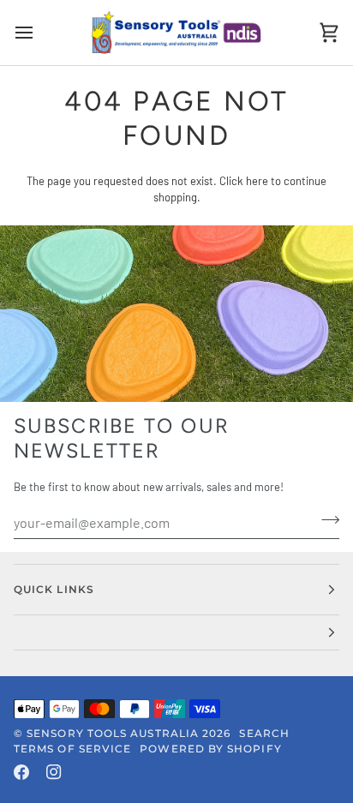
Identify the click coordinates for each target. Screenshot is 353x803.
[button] (176, 632)
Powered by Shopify (210, 748)
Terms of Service (72, 748)
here (257, 181)
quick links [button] (54, 589)
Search (264, 733)
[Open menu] (39, 32)
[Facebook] (21, 772)
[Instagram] (54, 772)
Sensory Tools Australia (113, 733)
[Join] (325, 520)
